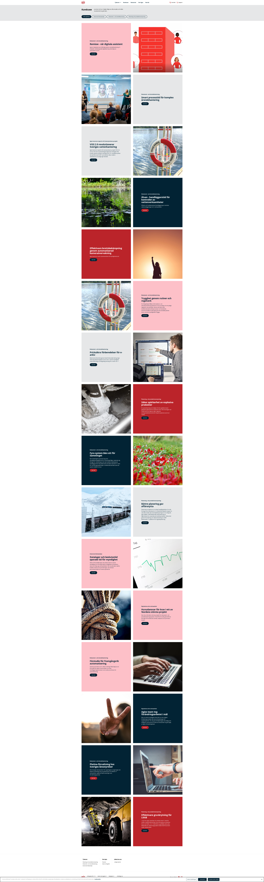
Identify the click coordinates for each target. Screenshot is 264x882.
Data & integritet (106, 864)
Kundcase (125, 2)
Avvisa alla (202, 879)
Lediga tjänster (117, 862)
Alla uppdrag (86, 16)
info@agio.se (120, 876)
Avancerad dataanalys (99, 16)
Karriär (147, 2)
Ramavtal (133, 2)
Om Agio (140, 2)
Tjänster (117, 2)
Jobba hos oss (118, 859)
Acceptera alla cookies (214, 879)
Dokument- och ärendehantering (117, 16)
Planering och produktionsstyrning (137, 16)
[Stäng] (261, 879)
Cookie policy (97, 879)
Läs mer (93, 54)
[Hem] (94, 2)
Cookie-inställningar (191, 879)
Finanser (104, 862)
